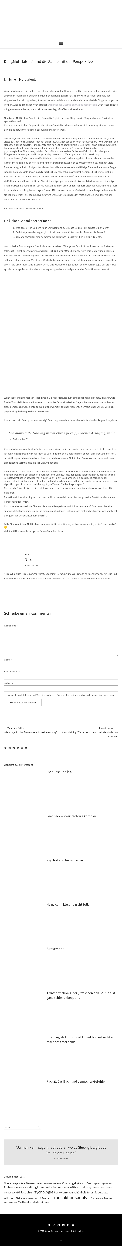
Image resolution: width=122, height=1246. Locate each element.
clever (58, 1183)
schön (69, 1192)
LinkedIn (18, 749)
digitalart (80, 1183)
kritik (73, 1187)
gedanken (49, 541)
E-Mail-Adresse (13, 671)
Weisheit (27, 1202)
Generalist (57, 541)
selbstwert (9, 1198)
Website (8, 683)
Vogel (15, 1202)
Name (8, 659)
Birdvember (55, 949)
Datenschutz (79, 1231)
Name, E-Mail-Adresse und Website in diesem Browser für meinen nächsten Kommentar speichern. (60, 695)
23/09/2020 (8, 66)
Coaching (68, 1183)
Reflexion (60, 1192)
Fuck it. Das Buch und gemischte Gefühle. (76, 1081)
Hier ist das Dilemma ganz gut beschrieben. (73, 104)
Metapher (104, 1188)
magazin (14, 541)
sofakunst (33, 1199)
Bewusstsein (34, 1183)
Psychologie (42, 1192)
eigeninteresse (107, 1184)
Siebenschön (23, 1198)
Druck (90, 1183)
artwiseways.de (32, 565)
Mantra (97, 1187)
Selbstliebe (93, 1192)
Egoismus (97, 1184)
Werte (36, 1202)
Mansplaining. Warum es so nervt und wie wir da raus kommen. (90, 732)
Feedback (21, 1187)
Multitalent (83, 541)
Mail (26, 749)
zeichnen (44, 1202)
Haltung (65, 541)
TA (39, 1198)
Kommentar (11, 625)
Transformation (97, 1199)
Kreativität (63, 1187)
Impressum (65, 1231)
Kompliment (73, 541)
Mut (110, 1187)
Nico (17, 66)
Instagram (10, 749)
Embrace (9, 1187)
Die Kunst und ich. (59, 772)
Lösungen (89, 1188)
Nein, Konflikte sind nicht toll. (68, 904)
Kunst (81, 1187)
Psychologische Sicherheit (65, 860)
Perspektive (92, 541)
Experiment (41, 541)
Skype (22, 749)
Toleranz (46, 1198)
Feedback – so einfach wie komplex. (72, 816)
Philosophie (24, 1192)
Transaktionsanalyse (72, 1197)
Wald (20, 1202)
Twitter (6, 749)
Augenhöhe (19, 1183)
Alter (6, 1183)
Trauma (108, 1198)
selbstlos (104, 1193)
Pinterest (14, 749)
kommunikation (47, 1187)
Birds (44, 1184)
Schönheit (79, 1192)
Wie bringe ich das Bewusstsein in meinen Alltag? (30, 730)
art (11, 1183)
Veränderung (8, 1202)
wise (20, 541)
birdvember (50, 1184)
